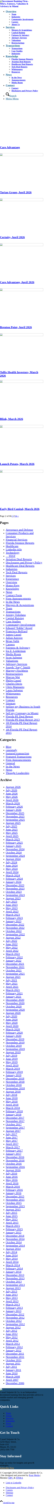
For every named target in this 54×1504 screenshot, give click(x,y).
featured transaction (17, 753)
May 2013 (12, 1297)
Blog (8, 746)
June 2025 (12, 829)
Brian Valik (12, 641)
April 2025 (12, 836)
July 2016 (11, 1173)
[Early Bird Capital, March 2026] (21, 472)
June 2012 (12, 1334)
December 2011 (15, 1353)
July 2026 (11, 790)
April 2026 (12, 800)
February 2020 (14, 1032)
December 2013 (15, 1275)
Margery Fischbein (17, 670)
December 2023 (15, 885)
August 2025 (13, 822)
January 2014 (13, 1271)
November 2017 (15, 1121)
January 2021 (13, 996)
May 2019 (12, 1062)
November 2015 (15, 1199)
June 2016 (12, 1176)
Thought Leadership (17, 773)
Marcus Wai (13, 677)
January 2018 (13, 1114)
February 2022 (14, 957)
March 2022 (13, 954)
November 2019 (15, 1042)
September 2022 (15, 934)
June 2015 (12, 1216)
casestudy (11, 750)
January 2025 (13, 845)
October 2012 (14, 1320)
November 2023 (15, 888)
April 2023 (12, 911)
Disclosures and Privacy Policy (24, 562)
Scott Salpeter (14, 657)
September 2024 (15, 855)
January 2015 (13, 1232)
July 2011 (11, 1366)
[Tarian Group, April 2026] (21, 155)
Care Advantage (10, 147)
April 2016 (12, 1183)
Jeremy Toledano (16, 614)
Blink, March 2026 (11, 418)
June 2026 (12, 793)
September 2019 (15, 1049)
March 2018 (13, 1107)
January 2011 (13, 1370)
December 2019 (15, 1039)
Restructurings (14, 673)
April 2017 (12, 1144)
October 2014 (14, 1242)
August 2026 (13, 786)
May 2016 (12, 1180)
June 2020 (12, 1019)
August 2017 (13, 1130)
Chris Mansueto (15, 686)
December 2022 (15, 924)
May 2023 (12, 908)
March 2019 (13, 1068)
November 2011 (15, 1356)
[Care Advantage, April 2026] (21, 245)
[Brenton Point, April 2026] (21, 290)
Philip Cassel (13, 680)
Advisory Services (16, 664)
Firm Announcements (18, 598)
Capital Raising (15, 618)
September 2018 (15, 1088)
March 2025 (13, 839)
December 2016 (15, 1157)
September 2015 (15, 1206)
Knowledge (12, 588)
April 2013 (12, 1301)
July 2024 (11, 862)
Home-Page (12, 585)
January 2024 (13, 881)
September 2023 (15, 895)
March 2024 (13, 875)
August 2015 (13, 1209)
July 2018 (11, 1094)
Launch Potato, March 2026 (17, 463)
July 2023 (11, 901)
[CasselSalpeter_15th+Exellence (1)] (17, 6)
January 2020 (13, 1035)
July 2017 (11, 1134)
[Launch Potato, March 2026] (21, 427)
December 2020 (15, 999)
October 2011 (13, 1360)
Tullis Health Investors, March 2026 (19, 374)
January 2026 (13, 809)
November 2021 (15, 967)
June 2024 (12, 865)
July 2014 (11, 1252)
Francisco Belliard (16, 631)
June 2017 (12, 1137)
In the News (13, 601)
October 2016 (14, 1163)
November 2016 (15, 1160)
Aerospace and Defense (19, 529)
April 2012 (12, 1340)
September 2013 (15, 1284)
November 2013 (15, 1278)
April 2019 (12, 1065)
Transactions (13, 611)
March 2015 (13, 1225)
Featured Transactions (19, 756)
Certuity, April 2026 (12, 237)
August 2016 (13, 1170)
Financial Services (16, 539)
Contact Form (14, 595)
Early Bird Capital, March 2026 (19, 508)
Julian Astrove (14, 637)
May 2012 (12, 1337)
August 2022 (13, 937)
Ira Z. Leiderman (16, 650)
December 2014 (15, 1235)
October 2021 (14, 970)
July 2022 (11, 940)
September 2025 (15, 819)
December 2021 (15, 963)
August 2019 (13, 1052)
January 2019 (13, 1075)
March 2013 (13, 1304)
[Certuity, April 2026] (21, 200)
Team (9, 608)
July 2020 (11, 1016)
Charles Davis (14, 683)
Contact (10, 700)
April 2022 (12, 950)
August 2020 (13, 1012)
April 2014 (12, 1261)
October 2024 (14, 852)
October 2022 (14, 931)
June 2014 (12, 1255)
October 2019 (14, 1045)
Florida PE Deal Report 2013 (23, 719)
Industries (11, 569)
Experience (12, 578)
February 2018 (14, 1111)
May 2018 (12, 1101)
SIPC (11, 1478)
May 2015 (12, 1219)
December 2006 (15, 1383)
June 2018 (12, 1098)
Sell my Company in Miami (22, 713)
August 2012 (13, 1327)
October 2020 (14, 1006)
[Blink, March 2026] (21, 382)
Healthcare (12, 546)
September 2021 (15, 973)
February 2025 (14, 842)
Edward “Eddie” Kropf (19, 628)
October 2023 (14, 891)
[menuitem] (24, 18)
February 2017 (14, 1150)
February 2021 (14, 993)
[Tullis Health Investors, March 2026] (21, 335)
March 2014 (13, 1265)
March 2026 (13, 803)
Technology (12, 552)
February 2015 (14, 1229)
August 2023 (13, 898)
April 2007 (12, 1379)
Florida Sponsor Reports (20, 542)
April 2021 (12, 986)
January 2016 (13, 1193)
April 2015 (12, 1222)
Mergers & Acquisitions (20, 605)
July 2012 (11, 1330)
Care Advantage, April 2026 (17, 282)
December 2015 (15, 1196)
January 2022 (13, 960)
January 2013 (13, 1311)
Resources (12, 696)
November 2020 (15, 1003)
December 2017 (15, 1117)
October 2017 (14, 1124)
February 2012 (14, 1347)
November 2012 (15, 1317)
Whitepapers (13, 693)
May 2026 (12, 796)
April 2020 (12, 1026)
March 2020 (13, 1029)
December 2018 (15, 1078)
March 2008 (13, 1376)
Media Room (13, 654)
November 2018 (15, 1081)
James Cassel (13, 634)
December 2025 (15, 813)
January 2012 (13, 1350)
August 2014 (13, 1248)
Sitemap (10, 703)
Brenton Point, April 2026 (16, 327)
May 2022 (12, 947)
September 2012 (15, 1324)
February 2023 (14, 917)
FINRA (19, 1478)
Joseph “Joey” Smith (18, 667)
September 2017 (15, 1127)
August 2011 (13, 1363)
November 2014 (15, 1239)
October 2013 (14, 1281)
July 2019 (11, 1055)
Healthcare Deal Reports (20, 565)
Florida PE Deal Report (19, 716)
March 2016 (13, 1186)
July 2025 (11, 826)
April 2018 (12, 1104)
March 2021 (13, 990)
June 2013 (12, 1294)
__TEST (10, 555)
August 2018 (13, 1091)
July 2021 (11, 980)
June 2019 (12, 1058)
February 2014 (14, 1268)
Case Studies (13, 621)
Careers (10, 644)
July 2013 (11, 1291)
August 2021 (13, 976)
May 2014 (12, 1258)
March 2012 (13, 1343)
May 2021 (12, 983)
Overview (11, 582)
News (9, 591)
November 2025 (15, 816)
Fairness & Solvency (18, 647)
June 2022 (12, 944)
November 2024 (15, 849)
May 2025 (12, 832)
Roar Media (34, 1475)
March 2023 (13, 914)
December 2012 (15, 1314)
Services (11, 575)
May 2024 (12, 868)
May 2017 (12, 1140)
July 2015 (11, 1212)
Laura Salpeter (14, 690)
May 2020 (12, 1022)
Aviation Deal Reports (19, 559)
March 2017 (13, 1147)
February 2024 (14, 878)
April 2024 (12, 872)
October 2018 (14, 1085)
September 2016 (15, 1166)
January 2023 (13, 921)
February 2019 (14, 1071)
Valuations (12, 660)
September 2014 (15, 1245)
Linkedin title (14, 549)
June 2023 (12, 904)
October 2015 (14, 1202)
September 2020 (15, 1009)
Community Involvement (20, 624)
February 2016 (14, 1189)
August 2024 (13, 859)
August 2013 (13, 1288)
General (10, 763)
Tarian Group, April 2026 (16, 192)
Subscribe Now (7, 1468)
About (9, 1416)
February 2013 (14, 1307)
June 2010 (12, 1373)
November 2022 (15, 927)
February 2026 (14, 806)
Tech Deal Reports (16, 572)
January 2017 (13, 1153)
